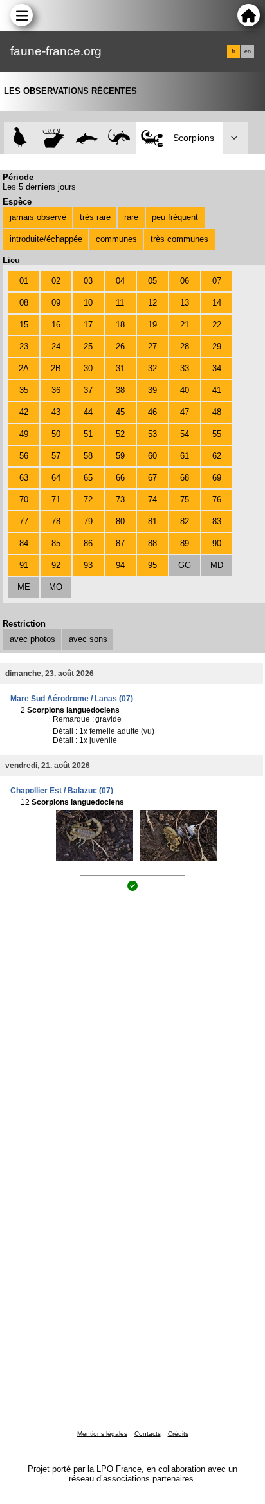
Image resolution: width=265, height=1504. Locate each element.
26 (120, 346)
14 (216, 302)
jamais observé (38, 217)
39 (152, 390)
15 (23, 324)
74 (152, 499)
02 (55, 281)
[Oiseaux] (20, 138)
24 (55, 346)
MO (55, 587)
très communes (179, 239)
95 (152, 565)
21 (184, 324)
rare (131, 217)
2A (24, 368)
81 (152, 521)
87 (120, 543)
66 (120, 477)
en (247, 51)
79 (88, 521)
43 (55, 412)
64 (55, 477)
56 (23, 456)
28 (184, 346)
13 (184, 302)
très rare (95, 217)
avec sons (88, 639)
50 (55, 434)
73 (120, 499)
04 (120, 281)
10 (88, 302)
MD (216, 565)
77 (23, 521)
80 (120, 521)
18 (120, 324)
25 (88, 346)
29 (216, 346)
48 (216, 412)
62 (216, 456)
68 (184, 477)
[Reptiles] (119, 138)
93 (88, 565)
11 (120, 302)
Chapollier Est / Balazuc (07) (61, 790)
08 (23, 302)
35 (23, 390)
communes (116, 239)
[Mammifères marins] (86, 138)
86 (88, 543)
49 (23, 434)
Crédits (178, 1433)
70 (23, 499)
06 (184, 281)
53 (152, 434)
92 (55, 565)
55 (216, 434)
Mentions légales (102, 1433)
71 (55, 499)
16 (55, 324)
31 (120, 368)
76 (216, 499)
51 (88, 434)
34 (216, 368)
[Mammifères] (53, 138)
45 (120, 412)
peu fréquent (175, 217)
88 (152, 543)
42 (23, 412)
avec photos (32, 639)
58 (88, 456)
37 (88, 390)
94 (120, 565)
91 (23, 565)
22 (216, 324)
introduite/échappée (46, 239)
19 (152, 324)
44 (88, 412)
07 (216, 281)
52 (120, 434)
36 (55, 390)
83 (216, 521)
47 (184, 412)
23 (23, 346)
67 (152, 477)
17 (88, 324)
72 (88, 499)
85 (55, 543)
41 (216, 390)
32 (152, 368)
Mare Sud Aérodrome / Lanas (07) (71, 698)
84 (23, 543)
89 (184, 543)
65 (88, 477)
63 (23, 477)
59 (120, 456)
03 (88, 281)
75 (184, 499)
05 (152, 281)
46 (152, 412)
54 (184, 434)
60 (152, 456)
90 (216, 543)
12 (152, 302)
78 (55, 521)
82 (184, 521)
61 (184, 456)
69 (216, 477)
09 (55, 302)
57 (55, 456)
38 (120, 390)
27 (152, 346)
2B (56, 368)
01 (23, 281)
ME (23, 587)
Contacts (147, 1433)
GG (184, 565)
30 (88, 368)
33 (184, 368)
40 (184, 390)
